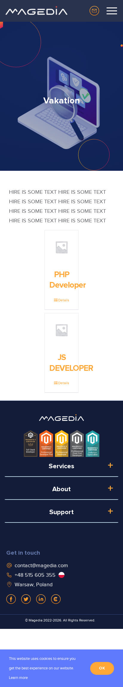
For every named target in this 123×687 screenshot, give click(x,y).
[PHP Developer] (61, 247)
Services (61, 466)
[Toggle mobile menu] (112, 10)
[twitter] (26, 599)
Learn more (18, 677)
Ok (102, 668)
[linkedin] (41, 599)
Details (63, 300)
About (61, 489)
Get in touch (23, 553)
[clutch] (56, 599)
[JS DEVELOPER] (61, 330)
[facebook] (11, 599)
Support (61, 512)
